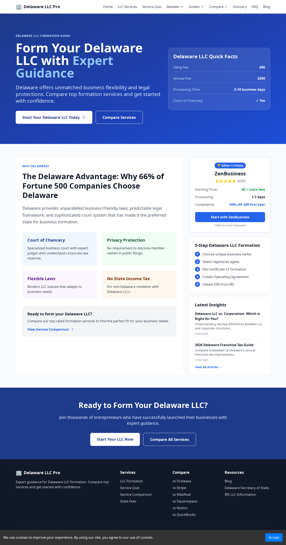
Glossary (240, 6)
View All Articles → (208, 367)
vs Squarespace (185, 501)
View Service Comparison (48, 329)
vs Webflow (182, 494)
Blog (266, 6)
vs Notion (180, 508)
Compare (216, 6)
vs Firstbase (182, 481)
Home (108, 6)
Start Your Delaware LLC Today (51, 117)
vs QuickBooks (184, 514)
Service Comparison (136, 494)
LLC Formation (131, 481)
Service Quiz (152, 6)
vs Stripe (179, 487)
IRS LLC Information (240, 494)
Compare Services (119, 117)
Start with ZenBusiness (230, 217)
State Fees (128, 501)
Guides (194, 6)
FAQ (255, 6)
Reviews (173, 6)
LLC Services (127, 6)
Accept (274, 537)
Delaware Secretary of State (247, 487)
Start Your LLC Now (115, 439)
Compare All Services (169, 439)
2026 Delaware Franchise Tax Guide (224, 345)
